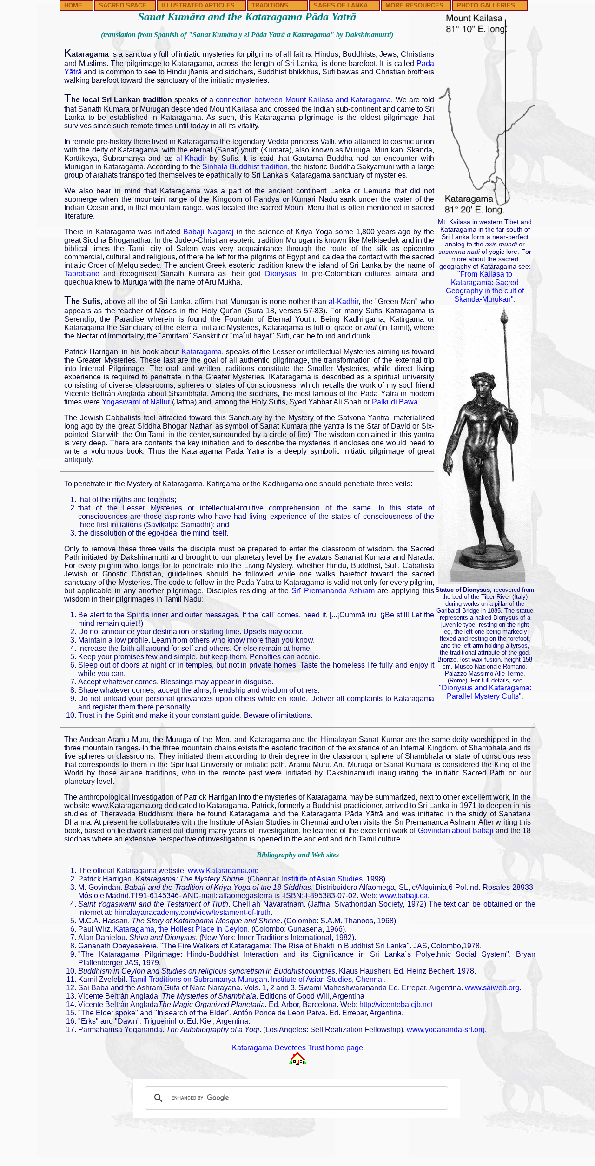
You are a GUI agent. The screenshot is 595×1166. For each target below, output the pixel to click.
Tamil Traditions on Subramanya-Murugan (198, 979)
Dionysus (280, 274)
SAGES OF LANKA (341, 5)
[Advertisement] (297, 1140)
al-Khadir (191, 158)
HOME (73, 5)
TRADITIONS (269, 5)
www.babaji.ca (403, 896)
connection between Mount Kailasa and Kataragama (303, 100)
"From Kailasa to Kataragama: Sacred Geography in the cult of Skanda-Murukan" (485, 286)
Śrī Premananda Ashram (333, 591)
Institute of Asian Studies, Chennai (327, 979)
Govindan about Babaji (456, 831)
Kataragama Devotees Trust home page (297, 1048)
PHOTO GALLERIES (486, 5)
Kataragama (201, 352)
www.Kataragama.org (223, 870)
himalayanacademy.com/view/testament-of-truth (192, 912)
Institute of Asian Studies (322, 879)
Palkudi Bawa (395, 402)
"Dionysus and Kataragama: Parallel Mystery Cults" (485, 692)
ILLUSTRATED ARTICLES (198, 5)
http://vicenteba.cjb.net (396, 1004)
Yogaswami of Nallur (136, 402)
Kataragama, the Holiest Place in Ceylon (181, 929)
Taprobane (81, 274)
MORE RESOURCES (414, 5)
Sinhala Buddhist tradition (244, 167)
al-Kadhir (343, 301)
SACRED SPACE (122, 5)
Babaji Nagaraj (208, 232)
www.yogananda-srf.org (446, 1030)
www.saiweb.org (492, 988)
